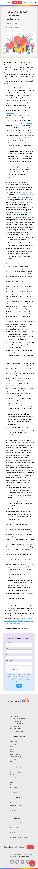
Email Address (9, 660)
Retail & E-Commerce (14, 787)
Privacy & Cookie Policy (15, 840)
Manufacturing (13, 784)
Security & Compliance (15, 827)
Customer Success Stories (15, 805)
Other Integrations (14, 759)
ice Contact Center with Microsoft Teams (19, 718)
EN (25, 2)
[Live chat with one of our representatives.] (32, 863)
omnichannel (10, 113)
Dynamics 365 (13, 744)
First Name (8, 642)
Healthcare (12, 779)
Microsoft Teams (13, 741)
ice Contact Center (14, 716)
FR (28, 2)
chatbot (8, 455)
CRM (11, 279)
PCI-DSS (20, 381)
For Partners (12, 810)
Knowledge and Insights (25, 621)
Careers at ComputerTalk (15, 830)
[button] (35, 2)
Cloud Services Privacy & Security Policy (19, 837)
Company (8, 654)
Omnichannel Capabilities (16, 721)
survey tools (18, 534)
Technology (12, 789)
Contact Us (12, 832)
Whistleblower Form (14, 835)
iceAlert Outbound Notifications (17, 723)
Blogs (11, 802)
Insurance (12, 782)
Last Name (8, 648)
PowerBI (12, 746)
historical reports (28, 192)
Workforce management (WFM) (23, 212)
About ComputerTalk (14, 825)
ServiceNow (12, 751)
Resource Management (13, 623)
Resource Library (13, 807)
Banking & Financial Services (16, 772)
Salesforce (12, 749)
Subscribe (30, 847)
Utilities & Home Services (15, 792)
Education (12, 774)
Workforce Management (15, 756)
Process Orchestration (10, 621)
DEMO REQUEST (17, 2)
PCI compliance (19, 378)
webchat (29, 123)
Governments (13, 777)
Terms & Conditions (19, 822)
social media (17, 125)
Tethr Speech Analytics (15, 754)
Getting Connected (26, 618)
